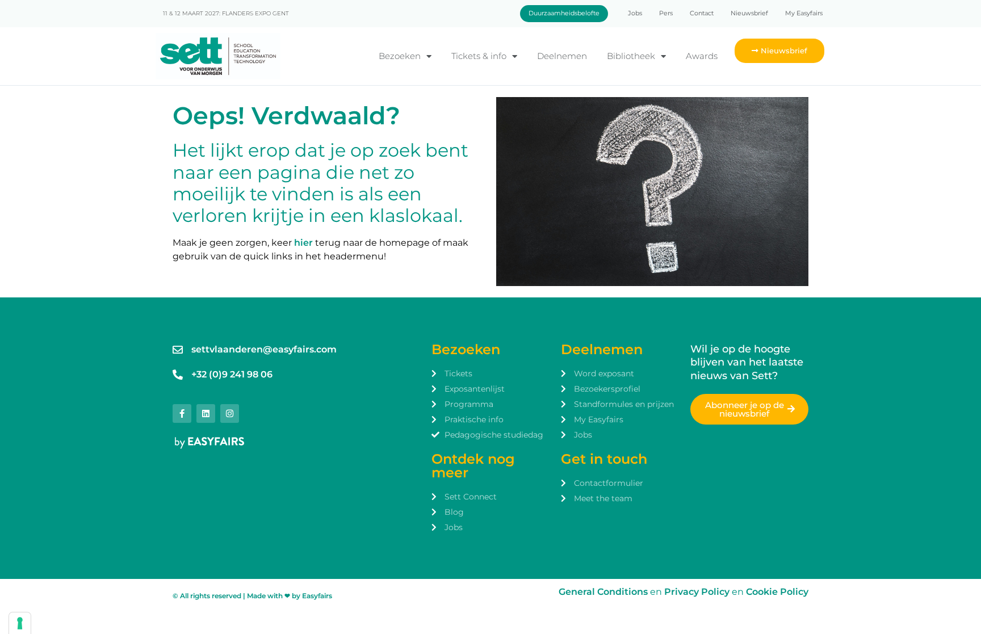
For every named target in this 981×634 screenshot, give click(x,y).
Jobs (635, 13)
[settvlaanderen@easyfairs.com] (178, 350)
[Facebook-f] (182, 413)
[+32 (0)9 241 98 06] (178, 375)
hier (303, 242)
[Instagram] (229, 413)
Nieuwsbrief (749, 13)
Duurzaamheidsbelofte (564, 13)
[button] (779, 51)
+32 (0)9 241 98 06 (231, 374)
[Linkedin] (205, 413)
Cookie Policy (777, 591)
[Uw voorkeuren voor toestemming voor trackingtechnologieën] (20, 623)
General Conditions (603, 591)
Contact (702, 13)
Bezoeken (400, 56)
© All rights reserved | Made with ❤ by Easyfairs (252, 595)
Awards (702, 56)
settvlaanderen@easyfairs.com (264, 349)
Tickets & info (478, 56)
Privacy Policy (698, 591)
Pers (666, 13)
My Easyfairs (804, 13)
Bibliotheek (631, 56)
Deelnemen (562, 56)
